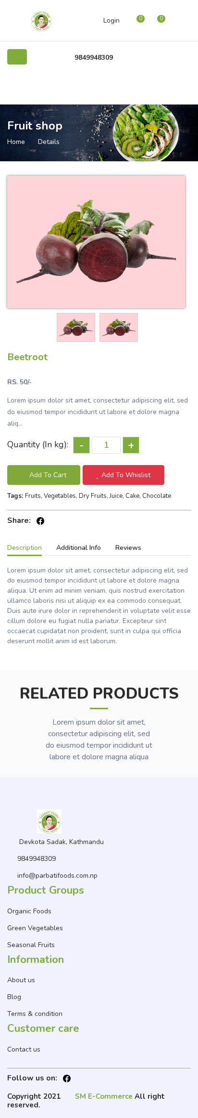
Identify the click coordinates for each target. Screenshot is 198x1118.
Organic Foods (29, 911)
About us (21, 980)
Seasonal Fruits (31, 944)
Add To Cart (47, 475)
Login (111, 20)
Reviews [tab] (128, 547)
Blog (14, 996)
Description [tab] (24, 547)
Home (16, 141)
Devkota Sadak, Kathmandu (61, 841)
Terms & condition (34, 1013)
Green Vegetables (35, 928)
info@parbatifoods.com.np (57, 875)
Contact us (23, 1049)
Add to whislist (125, 475)
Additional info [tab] (78, 547)
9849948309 (93, 57)
